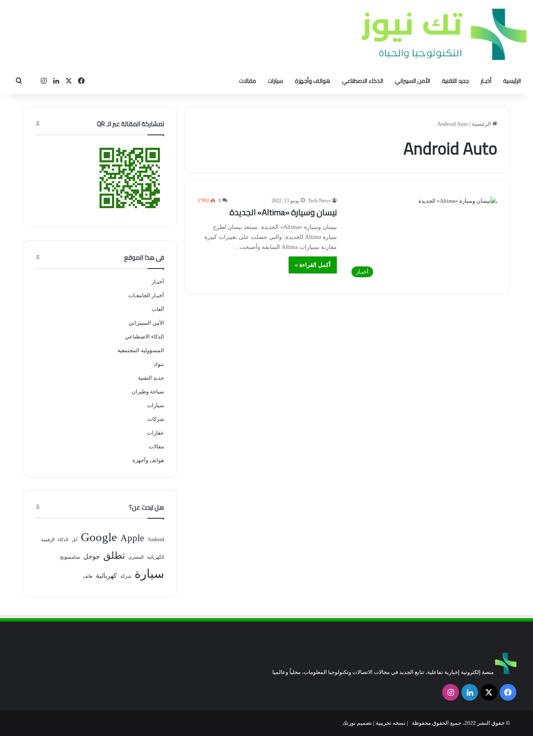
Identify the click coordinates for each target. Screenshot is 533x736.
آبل (74, 539)
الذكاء (63, 539)
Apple (132, 538)
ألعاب (158, 309)
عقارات (155, 433)
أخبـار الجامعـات (146, 295)
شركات (155, 419)
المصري (136, 557)
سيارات (275, 80)
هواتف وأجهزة (312, 80)
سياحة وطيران (148, 391)
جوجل (91, 556)
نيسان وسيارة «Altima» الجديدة (283, 212)
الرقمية (48, 539)
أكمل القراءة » (313, 265)
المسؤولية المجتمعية (140, 350)
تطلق (114, 555)
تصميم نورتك (357, 723)
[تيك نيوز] (444, 34)
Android (155, 539)
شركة (125, 576)
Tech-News (319, 201)
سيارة (149, 573)
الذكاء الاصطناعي (362, 80)
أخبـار (486, 80)
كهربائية (106, 575)
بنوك (158, 364)
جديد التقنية (455, 80)
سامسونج (70, 557)
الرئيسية (512, 80)
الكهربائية (155, 557)
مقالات (247, 80)
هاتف (87, 576)
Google (99, 537)
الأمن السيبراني (412, 80)
